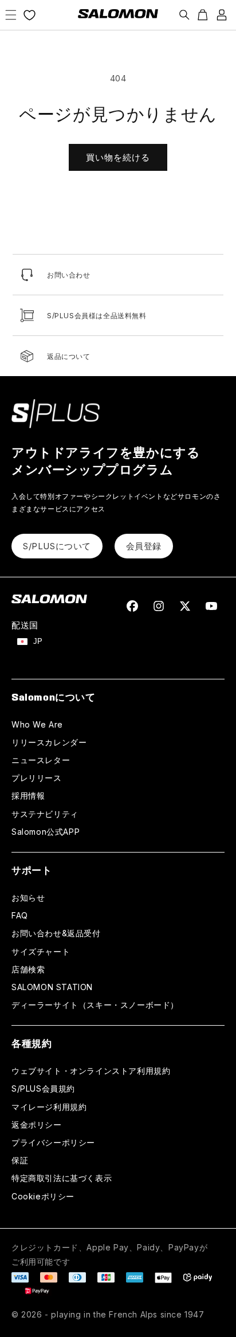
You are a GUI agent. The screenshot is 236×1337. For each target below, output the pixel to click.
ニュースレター (40, 760)
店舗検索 (28, 969)
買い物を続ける (118, 157)
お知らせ (28, 897)
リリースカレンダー (48, 742)
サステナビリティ (44, 814)
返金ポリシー (36, 1124)
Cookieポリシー (42, 1196)
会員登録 (144, 546)
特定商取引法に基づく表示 (61, 1178)
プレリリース (36, 778)
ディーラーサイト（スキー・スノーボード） (95, 1005)
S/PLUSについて (57, 546)
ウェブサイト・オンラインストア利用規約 (90, 1071)
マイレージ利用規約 (48, 1107)
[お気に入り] (29, 15)
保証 (19, 1160)
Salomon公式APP (45, 831)
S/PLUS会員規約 (43, 1088)
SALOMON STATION (52, 987)
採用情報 (28, 795)
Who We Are (37, 724)
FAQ (19, 915)
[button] (11, 15)
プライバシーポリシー (53, 1142)
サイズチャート (40, 951)
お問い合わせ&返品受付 (56, 933)
